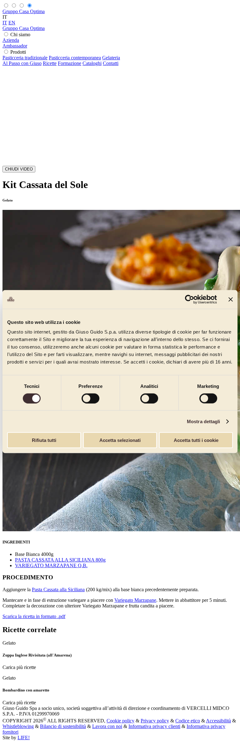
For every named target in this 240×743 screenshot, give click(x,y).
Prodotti (18, 52)
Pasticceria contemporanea (75, 57)
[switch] (90, 398)
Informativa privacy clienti (154, 726)
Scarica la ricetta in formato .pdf (33, 616)
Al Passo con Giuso (22, 63)
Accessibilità (218, 720)
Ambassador (14, 45)
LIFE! (24, 737)
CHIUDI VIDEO (19, 169)
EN (11, 22)
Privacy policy (155, 720)
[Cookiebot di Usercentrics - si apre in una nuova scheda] (189, 299)
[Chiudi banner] (230, 299)
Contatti (110, 63)
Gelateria (111, 57)
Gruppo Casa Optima (23, 11)
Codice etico (187, 720)
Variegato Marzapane (135, 600)
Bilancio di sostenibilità (63, 726)
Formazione (69, 63)
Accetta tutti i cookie (196, 440)
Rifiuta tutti (44, 440)
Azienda (10, 40)
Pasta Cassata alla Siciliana (58, 589)
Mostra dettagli (203, 421)
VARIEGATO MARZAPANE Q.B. (51, 565)
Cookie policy (120, 720)
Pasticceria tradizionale (25, 57)
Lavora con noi (107, 726)
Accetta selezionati (120, 440)
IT (4, 22)
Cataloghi (92, 63)
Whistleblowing (18, 726)
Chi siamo (20, 34)
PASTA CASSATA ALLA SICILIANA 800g (60, 559)
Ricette (50, 63)
